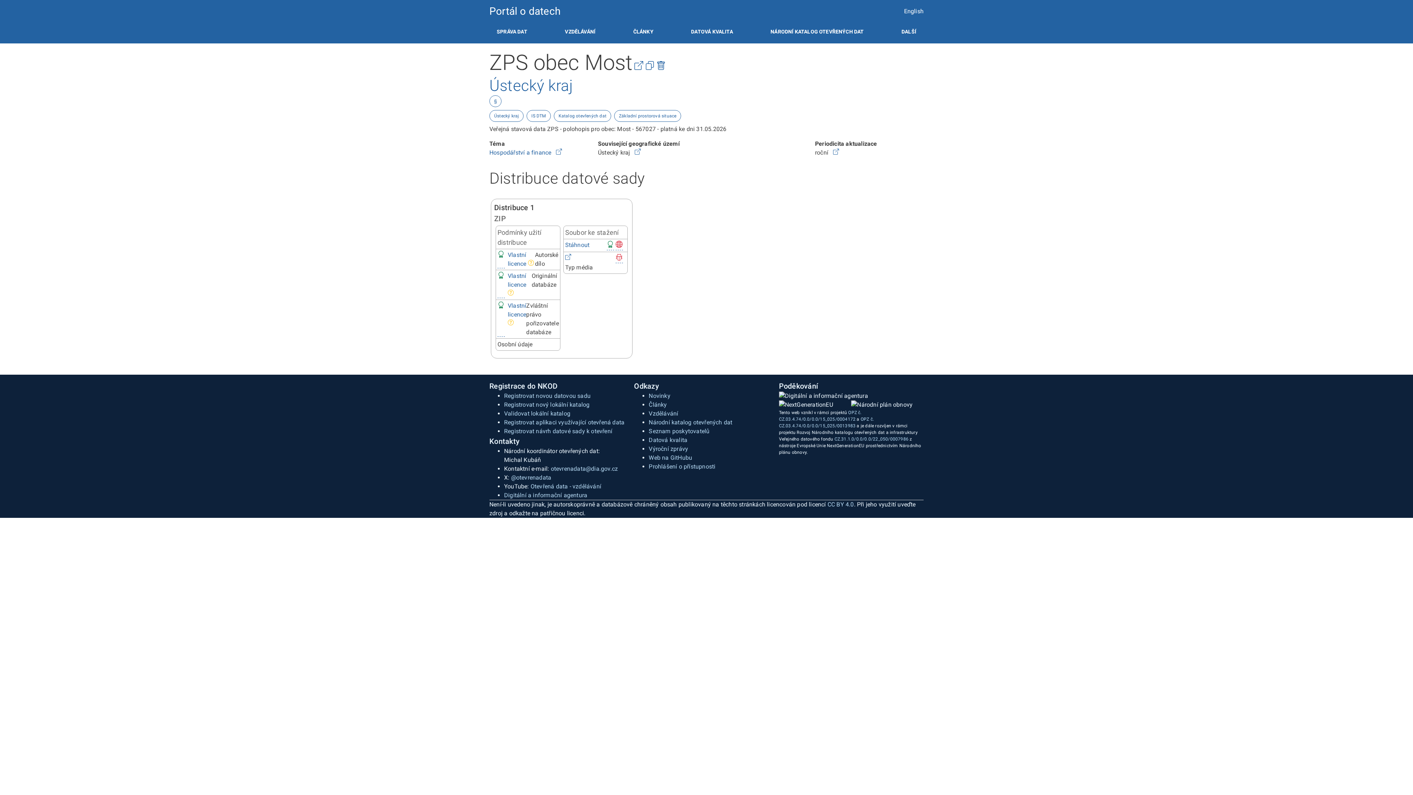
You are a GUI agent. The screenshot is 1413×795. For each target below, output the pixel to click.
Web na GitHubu (670, 457)
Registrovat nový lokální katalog (546, 404)
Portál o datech (524, 11)
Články (643, 32)
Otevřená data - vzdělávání (566, 486)
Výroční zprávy (668, 448)
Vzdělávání (580, 32)
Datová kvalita (712, 32)
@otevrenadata (531, 477)
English (914, 11)
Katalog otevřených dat (582, 116)
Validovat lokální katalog (537, 413)
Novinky (659, 395)
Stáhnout (577, 244)
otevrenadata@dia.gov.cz (584, 468)
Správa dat (512, 32)
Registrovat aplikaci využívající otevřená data (564, 422)
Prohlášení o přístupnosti (682, 466)
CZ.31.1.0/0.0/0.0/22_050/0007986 (872, 439)
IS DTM (538, 116)
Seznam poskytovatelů (679, 431)
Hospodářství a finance (521, 152)
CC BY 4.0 (841, 504)
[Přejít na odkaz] (559, 152)
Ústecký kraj (506, 116)
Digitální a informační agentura (545, 495)
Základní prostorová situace (647, 116)
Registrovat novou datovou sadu (547, 395)
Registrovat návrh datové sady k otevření (558, 431)
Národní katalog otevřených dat (690, 422)
